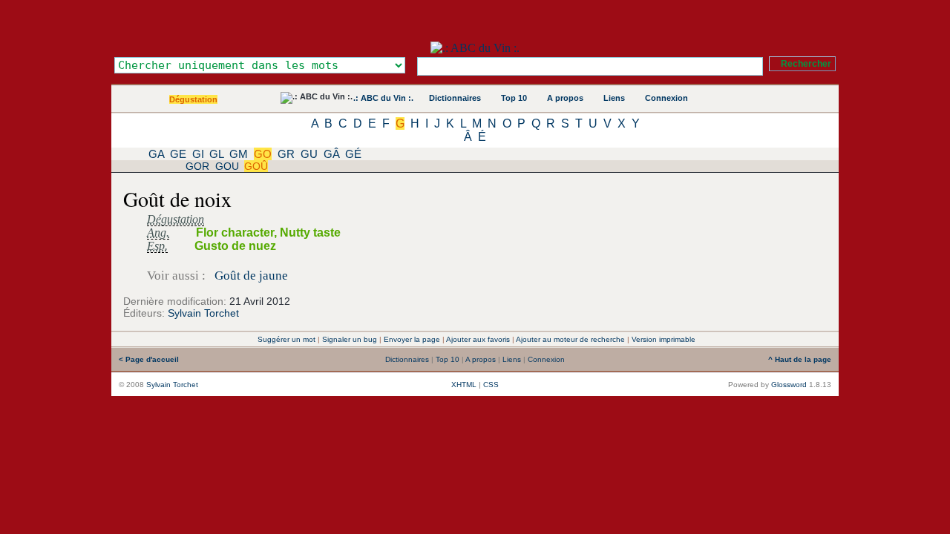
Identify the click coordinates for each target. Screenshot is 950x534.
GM (238, 154)
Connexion (666, 97)
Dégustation (193, 99)
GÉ (353, 154)
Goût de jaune (251, 275)
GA (156, 154)
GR (286, 154)
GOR (197, 166)
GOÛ (256, 166)
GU (309, 154)
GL (216, 154)
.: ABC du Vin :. (383, 97)
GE (178, 154)
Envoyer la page (412, 339)
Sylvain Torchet (203, 313)
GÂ (332, 154)
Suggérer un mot (286, 339)
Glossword (789, 384)
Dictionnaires (455, 97)
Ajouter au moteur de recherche (570, 339)
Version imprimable (663, 339)
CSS (491, 384)
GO (263, 154)
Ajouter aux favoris (478, 339)
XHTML (463, 384)
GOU (227, 166)
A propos (565, 97)
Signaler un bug (349, 339)
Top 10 (514, 97)
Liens (614, 97)
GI (198, 154)
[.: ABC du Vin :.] (475, 48)
